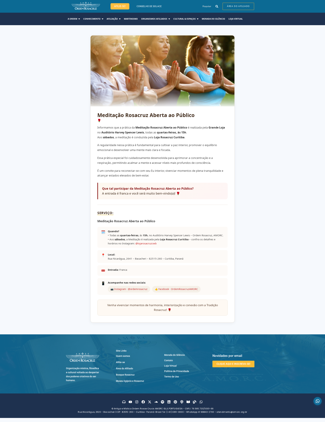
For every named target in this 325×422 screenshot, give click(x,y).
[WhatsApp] (317, 401)
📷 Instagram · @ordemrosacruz (129, 289)
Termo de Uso (171, 376)
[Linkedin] (169, 402)
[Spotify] (162, 402)
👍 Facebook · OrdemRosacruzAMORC (176, 289)
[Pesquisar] (216, 6)
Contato (168, 360)
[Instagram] (136, 402)
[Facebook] (143, 402)
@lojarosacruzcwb (146, 243)
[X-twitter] (149, 402)
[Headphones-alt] (124, 402)
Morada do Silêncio (174, 355)
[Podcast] (181, 402)
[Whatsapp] (201, 402)
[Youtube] (130, 402)
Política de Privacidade (176, 371)
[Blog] (194, 402)
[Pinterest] (175, 402)
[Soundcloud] (156, 402)
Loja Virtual (170, 365)
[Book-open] (188, 402)
